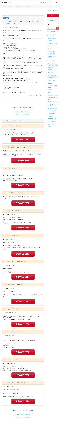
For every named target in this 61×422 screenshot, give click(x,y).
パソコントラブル (13, 120)
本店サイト (50, 72)
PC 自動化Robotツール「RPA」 (53, 105)
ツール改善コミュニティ (53, 101)
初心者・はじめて (52, 38)
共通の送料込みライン (53, 77)
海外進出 (50, 83)
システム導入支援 (52, 111)
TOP (4, 6)
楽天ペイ (50, 92)
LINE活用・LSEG (51, 54)
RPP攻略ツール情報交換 (53, 95)
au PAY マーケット (52, 46)
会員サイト (41, 2)
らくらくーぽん (51, 60)
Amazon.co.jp (51, 51)
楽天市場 (50, 40)
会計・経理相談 (51, 113)
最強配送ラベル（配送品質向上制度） (53, 66)
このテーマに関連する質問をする (23, 111)
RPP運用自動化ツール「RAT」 (52, 57)
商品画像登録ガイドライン (53, 98)
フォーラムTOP (8, 2)
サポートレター (51, 124)
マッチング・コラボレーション (53, 86)
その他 (49, 126)
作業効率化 (50, 116)
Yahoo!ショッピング (52, 43)
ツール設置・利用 (52, 75)
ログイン (56, 2)
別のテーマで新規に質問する (23, 114)
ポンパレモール (51, 63)
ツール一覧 (49, 2)
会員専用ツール (51, 70)
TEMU (49, 89)
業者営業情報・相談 (52, 108)
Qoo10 (49, 48)
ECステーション (51, 80)
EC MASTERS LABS (52, 118)
